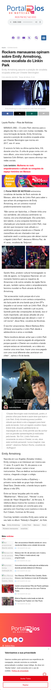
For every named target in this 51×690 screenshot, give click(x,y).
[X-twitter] (29, 37)
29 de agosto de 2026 (23, 561)
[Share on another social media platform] (43, 113)
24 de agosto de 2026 (23, 581)
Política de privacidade (20, 670)
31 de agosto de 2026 (23, 548)
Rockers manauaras (10, 528)
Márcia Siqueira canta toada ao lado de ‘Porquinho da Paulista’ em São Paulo (29, 599)
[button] (36, 37)
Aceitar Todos (25, 678)
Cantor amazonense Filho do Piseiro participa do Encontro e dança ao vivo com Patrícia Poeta (31, 588)
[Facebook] (13, 37)
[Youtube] (23, 37)
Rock (44, 525)
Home (4, 47)
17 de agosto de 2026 (23, 604)
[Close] (48, 648)
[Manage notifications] (44, 674)
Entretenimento (12, 47)
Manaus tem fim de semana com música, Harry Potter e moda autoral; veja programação (30, 555)
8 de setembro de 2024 (10, 77)
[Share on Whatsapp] (32, 113)
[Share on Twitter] (19, 113)
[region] (25, 668)
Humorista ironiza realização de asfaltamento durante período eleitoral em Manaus (31, 566)
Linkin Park (26, 525)
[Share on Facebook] (7, 113)
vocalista (24, 528)
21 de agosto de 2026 (23, 594)
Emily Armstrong (13, 525)
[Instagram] (18, 37)
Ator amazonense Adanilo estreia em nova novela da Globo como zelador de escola (30, 543)
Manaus (37, 525)
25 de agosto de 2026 (23, 571)
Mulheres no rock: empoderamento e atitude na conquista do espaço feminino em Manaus (23, 168)
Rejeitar (25, 685)
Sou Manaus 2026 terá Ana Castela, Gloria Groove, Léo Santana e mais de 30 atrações (31, 576)
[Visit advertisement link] (25, 181)
